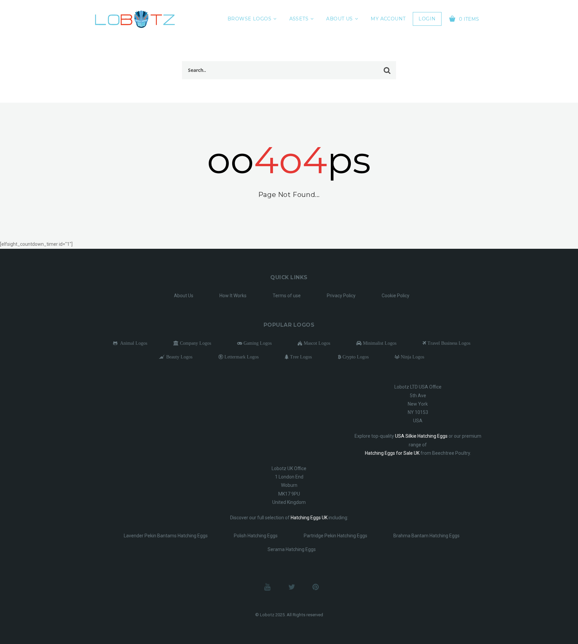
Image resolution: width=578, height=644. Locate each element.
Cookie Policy (395, 295)
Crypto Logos (355, 356)
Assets (299, 19)
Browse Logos (249, 19)
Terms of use (287, 295)
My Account (388, 19)
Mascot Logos (316, 343)
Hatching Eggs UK (309, 517)
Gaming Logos (257, 343)
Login (427, 19)
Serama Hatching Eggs (292, 549)
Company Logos (195, 343)
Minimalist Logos (379, 343)
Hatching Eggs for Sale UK (392, 453)
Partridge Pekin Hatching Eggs (335, 535)
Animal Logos (132, 343)
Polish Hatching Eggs (256, 535)
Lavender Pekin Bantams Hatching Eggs (166, 535)
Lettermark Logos (241, 356)
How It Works (233, 295)
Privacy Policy (341, 295)
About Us (339, 19)
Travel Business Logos (448, 343)
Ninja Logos (411, 356)
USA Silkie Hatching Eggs (421, 436)
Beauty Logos (178, 356)
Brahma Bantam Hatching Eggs (426, 535)
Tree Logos (300, 356)
